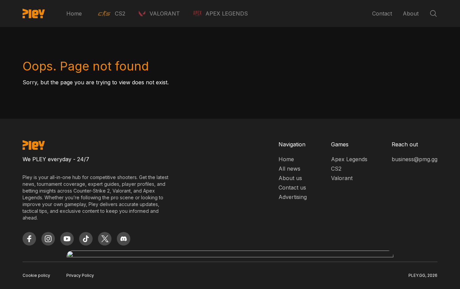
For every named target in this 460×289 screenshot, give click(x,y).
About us (290, 178)
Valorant (342, 178)
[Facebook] (29, 238)
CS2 (336, 168)
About (411, 13)
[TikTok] (86, 238)
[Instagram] (48, 238)
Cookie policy (36, 275)
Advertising (292, 197)
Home (74, 13)
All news (289, 168)
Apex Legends (349, 159)
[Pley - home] (34, 13)
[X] (104, 238)
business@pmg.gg (414, 159)
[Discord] (123, 238)
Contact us (292, 187)
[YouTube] (67, 238)
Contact (382, 13)
